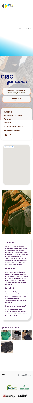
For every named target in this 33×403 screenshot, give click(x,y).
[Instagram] (30, 28)
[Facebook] (6, 135)
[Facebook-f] (26, 28)
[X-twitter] (28, 28)
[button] (20, 28)
